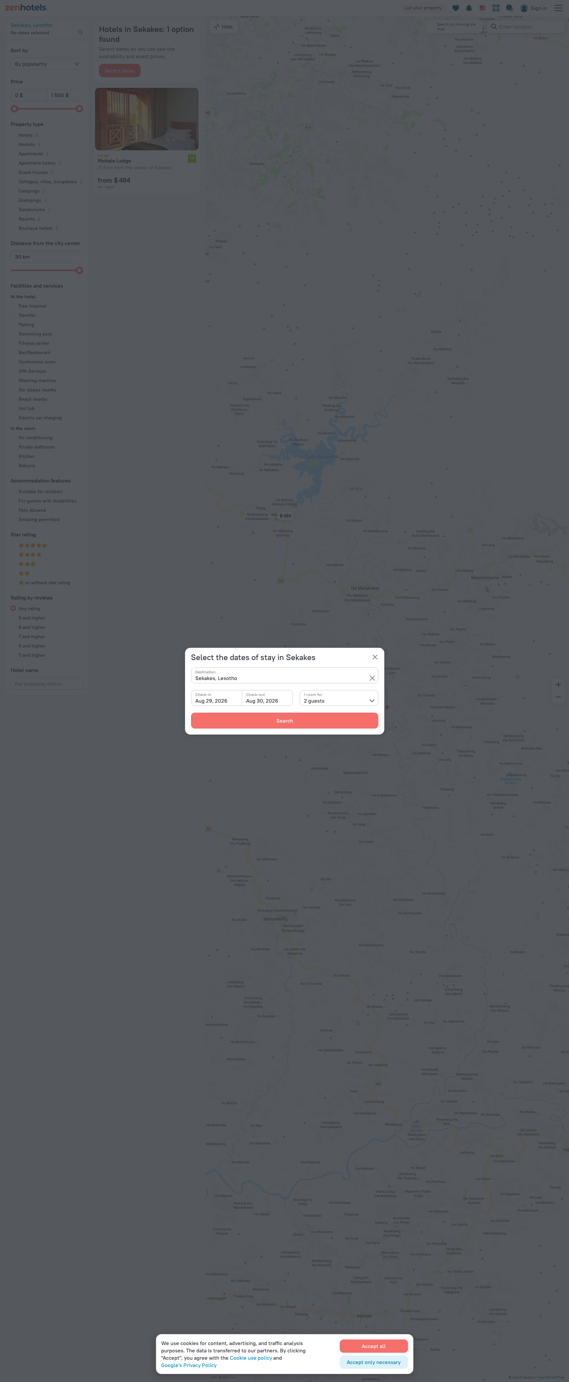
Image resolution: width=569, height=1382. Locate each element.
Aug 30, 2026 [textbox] (262, 700)
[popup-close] (375, 657)
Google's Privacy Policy (189, 1365)
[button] (372, 678)
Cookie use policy (251, 1357)
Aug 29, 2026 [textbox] (211, 700)
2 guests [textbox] (314, 700)
